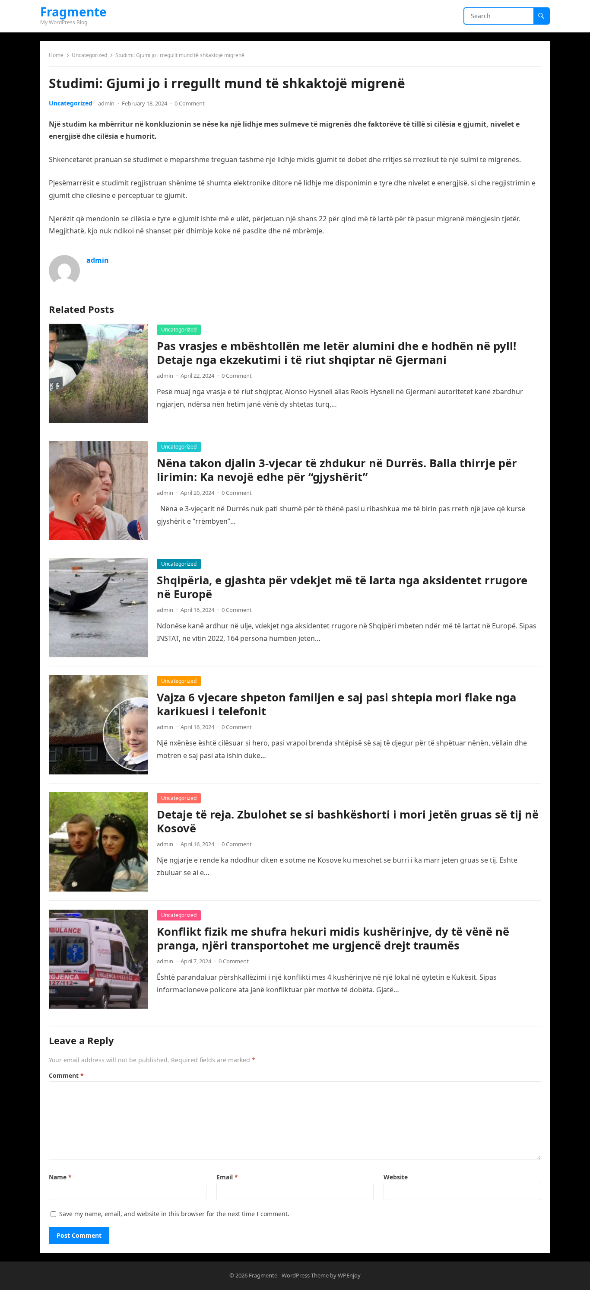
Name (60, 1177)
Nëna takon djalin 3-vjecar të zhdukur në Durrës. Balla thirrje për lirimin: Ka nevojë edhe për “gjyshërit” (337, 469)
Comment (66, 1075)
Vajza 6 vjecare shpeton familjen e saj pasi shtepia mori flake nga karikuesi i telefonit (336, 704)
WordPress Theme (305, 1275)
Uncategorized (89, 55)
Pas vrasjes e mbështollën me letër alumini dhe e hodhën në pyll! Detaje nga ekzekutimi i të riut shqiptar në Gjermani (336, 352)
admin (106, 103)
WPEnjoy (349, 1275)
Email (227, 1177)
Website (396, 1177)
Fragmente (73, 12)
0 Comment (189, 103)
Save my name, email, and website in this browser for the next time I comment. (174, 1214)
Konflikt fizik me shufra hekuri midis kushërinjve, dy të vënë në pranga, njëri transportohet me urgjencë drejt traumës (333, 938)
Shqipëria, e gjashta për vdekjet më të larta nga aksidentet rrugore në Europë (342, 587)
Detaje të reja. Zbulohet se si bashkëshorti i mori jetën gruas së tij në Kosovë (348, 821)
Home (56, 55)
